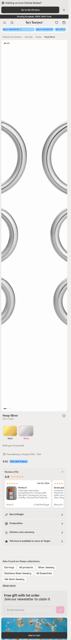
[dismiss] (64, 10)
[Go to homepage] (34, 22)
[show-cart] (64, 22)
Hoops (38, 37)
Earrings (29, 37)
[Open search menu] (12, 22)
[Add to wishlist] (64, 416)
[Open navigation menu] (5, 22)
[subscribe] (60, 610)
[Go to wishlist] (57, 22)
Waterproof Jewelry (12, 37)
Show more (9, 585)
